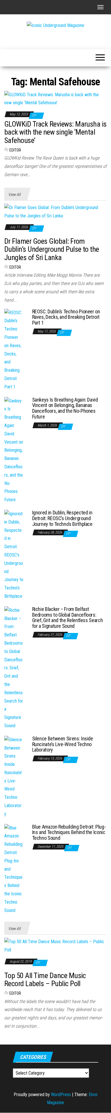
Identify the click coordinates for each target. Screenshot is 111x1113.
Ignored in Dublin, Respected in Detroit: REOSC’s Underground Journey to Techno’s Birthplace (62, 518)
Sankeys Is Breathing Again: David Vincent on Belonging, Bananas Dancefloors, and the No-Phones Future (65, 408)
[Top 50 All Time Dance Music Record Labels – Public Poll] (55, 945)
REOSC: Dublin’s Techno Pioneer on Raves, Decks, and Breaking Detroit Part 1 (66, 317)
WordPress (61, 1094)
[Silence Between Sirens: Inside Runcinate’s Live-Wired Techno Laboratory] (14, 776)
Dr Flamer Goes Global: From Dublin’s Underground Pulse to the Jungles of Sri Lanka (51, 249)
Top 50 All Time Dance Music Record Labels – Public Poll (45, 979)
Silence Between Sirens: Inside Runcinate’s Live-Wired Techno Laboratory (62, 744)
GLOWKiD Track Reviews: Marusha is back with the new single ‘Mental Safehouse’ (55, 132)
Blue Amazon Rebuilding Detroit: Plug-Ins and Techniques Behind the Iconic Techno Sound (69, 832)
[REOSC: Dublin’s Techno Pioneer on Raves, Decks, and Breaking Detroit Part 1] (14, 349)
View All (14, 194)
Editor (15, 150)
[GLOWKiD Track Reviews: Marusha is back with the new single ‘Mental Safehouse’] (55, 98)
